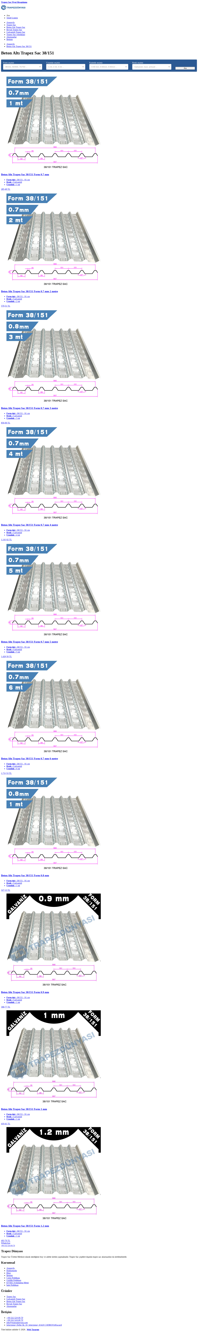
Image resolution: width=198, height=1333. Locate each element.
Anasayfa (10, 22)
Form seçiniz (8, 63)
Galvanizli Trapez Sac (15, 32)
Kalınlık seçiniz (96, 63)
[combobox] (22, 67)
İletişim (9, 39)
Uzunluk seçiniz (53, 63)
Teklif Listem (12, 18)
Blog (8, 1273)
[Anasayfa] (13, 11)
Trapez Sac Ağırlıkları (15, 34)
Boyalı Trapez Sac (14, 30)
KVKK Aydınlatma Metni (17, 1283)
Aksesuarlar (11, 37)
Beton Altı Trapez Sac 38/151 (19, 46)
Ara (185, 68)
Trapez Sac (11, 25)
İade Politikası (12, 1285)
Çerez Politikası (13, 1278)
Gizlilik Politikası (13, 1280)
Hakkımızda (11, 1270)
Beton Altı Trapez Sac (15, 27)
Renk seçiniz (137, 63)
